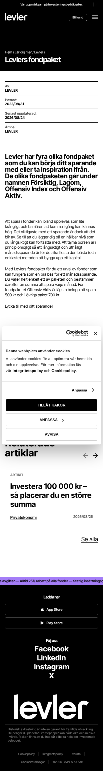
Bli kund (77, 17)
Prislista (75, 754)
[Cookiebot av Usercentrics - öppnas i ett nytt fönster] (67, 333)
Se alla (89, 539)
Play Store (54, 623)
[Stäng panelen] (95, 333)
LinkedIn (51, 657)
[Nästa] (95, 455)
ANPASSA (49, 420)
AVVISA (51, 434)
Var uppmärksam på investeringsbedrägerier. (51, 4)
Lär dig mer (23, 52)
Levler (38, 52)
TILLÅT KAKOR (52, 405)
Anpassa (79, 390)
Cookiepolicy (64, 371)
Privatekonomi (23, 517)
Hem (8, 52)
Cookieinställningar (33, 762)
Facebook (51, 648)
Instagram (51, 666)
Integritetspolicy (28, 371)
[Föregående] (85, 455)
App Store (54, 609)
